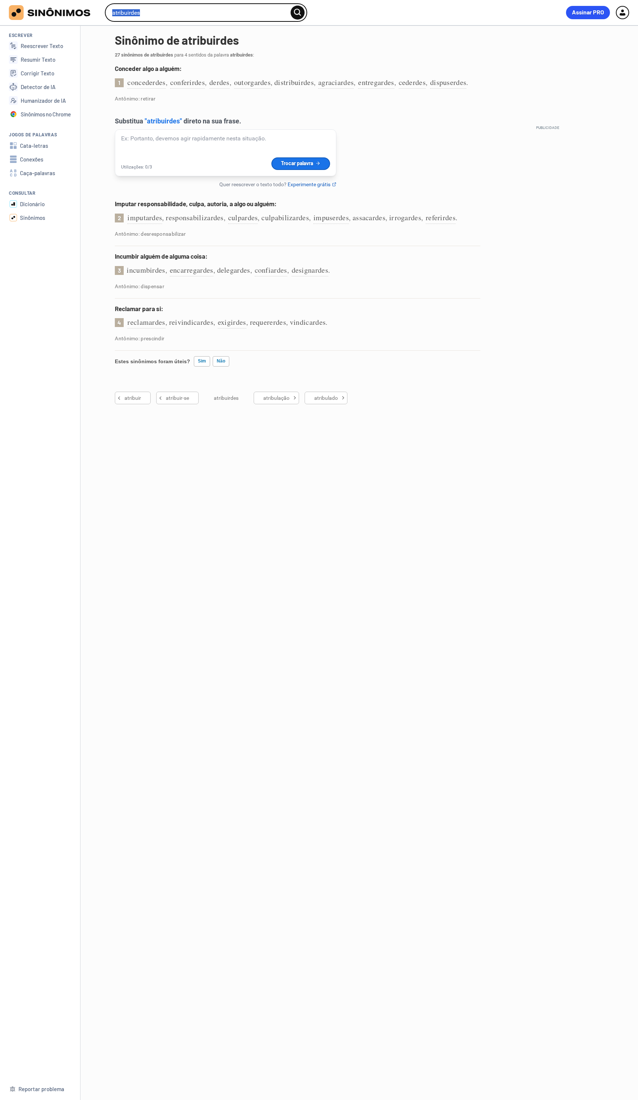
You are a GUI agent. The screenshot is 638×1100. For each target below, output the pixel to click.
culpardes (243, 217)
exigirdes (232, 322)
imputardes (144, 217)
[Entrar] (622, 12)
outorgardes (252, 82)
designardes (310, 270)
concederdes (146, 82)
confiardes (271, 270)
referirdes (441, 217)
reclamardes (146, 322)
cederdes (412, 82)
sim (202, 361)
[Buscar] (298, 13)
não (221, 361)
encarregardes (191, 270)
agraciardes (336, 82)
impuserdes (331, 217)
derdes (219, 82)
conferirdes (187, 82)
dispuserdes (448, 82)
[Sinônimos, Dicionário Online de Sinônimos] (54, 12)
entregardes (376, 82)
